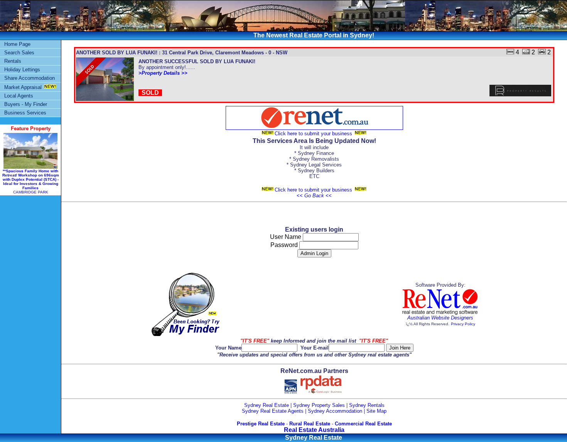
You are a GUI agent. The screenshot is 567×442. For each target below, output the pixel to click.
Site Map (376, 411)
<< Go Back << (314, 195)
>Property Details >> (162, 73)
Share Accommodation (29, 78)
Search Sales (19, 52)
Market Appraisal (23, 87)
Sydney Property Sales (319, 405)
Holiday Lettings (22, 69)
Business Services (25, 113)
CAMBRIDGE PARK (30, 181)
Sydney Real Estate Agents (273, 411)
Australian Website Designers (440, 318)
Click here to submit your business (314, 133)
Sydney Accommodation (335, 411)
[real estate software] (440, 313)
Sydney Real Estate (266, 405)
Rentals (12, 61)
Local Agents (18, 96)
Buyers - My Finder (25, 104)
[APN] (290, 392)
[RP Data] (321, 392)
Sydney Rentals (367, 405)
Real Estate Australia (314, 430)
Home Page (17, 44)
